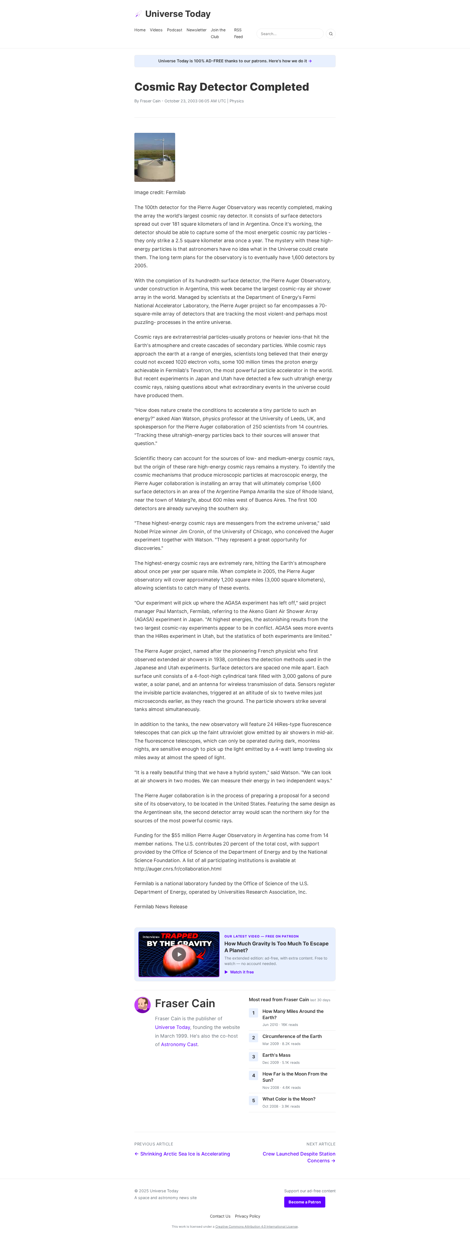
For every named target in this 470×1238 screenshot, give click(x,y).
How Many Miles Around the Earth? (293, 1014)
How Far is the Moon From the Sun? (294, 1077)
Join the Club (218, 33)
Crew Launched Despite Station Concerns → (299, 1157)
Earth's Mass (276, 1055)
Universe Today (178, 13)
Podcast (174, 29)
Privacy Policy (247, 1216)
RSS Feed (238, 33)
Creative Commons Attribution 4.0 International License (256, 1226)
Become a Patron (305, 1202)
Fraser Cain (150, 101)
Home (140, 29)
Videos (156, 29)
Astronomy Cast (179, 1044)
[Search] (331, 34)
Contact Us (220, 1216)
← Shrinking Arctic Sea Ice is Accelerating (182, 1154)
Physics (237, 101)
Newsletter (196, 29)
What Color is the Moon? (289, 1099)
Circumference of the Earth (292, 1036)
